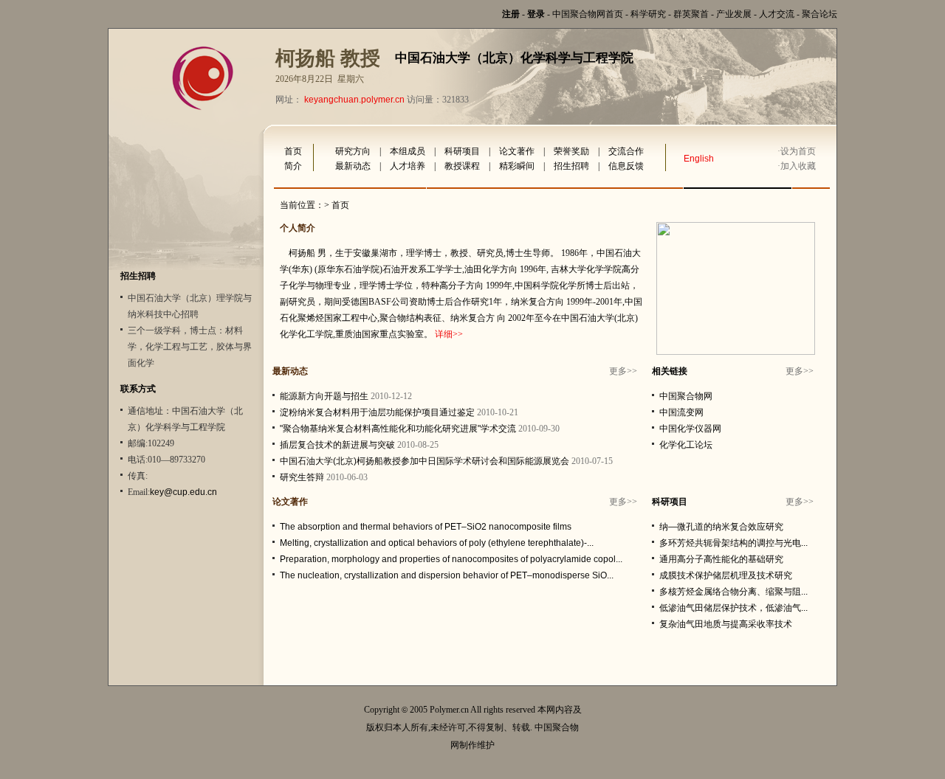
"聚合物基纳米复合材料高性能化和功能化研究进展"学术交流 (398, 428)
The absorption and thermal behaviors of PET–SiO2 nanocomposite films (425, 527)
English (699, 158)
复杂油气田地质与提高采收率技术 (725, 624)
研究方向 (353, 151)
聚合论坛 (819, 14)
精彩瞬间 (517, 166)
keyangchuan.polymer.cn (354, 99)
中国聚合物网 (685, 396)
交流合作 (626, 151)
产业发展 (734, 14)
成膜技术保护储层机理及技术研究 (725, 575)
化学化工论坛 (685, 445)
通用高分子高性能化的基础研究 (721, 559)
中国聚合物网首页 (587, 14)
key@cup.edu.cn (183, 492)
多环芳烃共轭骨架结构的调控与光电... (733, 543)
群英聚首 (691, 14)
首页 (293, 151)
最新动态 (353, 166)
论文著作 (517, 151)
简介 (293, 166)
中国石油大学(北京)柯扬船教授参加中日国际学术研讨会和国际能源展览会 (424, 461)
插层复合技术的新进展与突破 (337, 445)
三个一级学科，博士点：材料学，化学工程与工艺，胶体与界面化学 (190, 346)
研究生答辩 (302, 477)
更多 (618, 371)
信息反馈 (626, 166)
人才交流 (776, 14)
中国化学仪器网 (690, 428)
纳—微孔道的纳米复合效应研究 (721, 527)
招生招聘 (571, 166)
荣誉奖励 (571, 151)
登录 (536, 14)
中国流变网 (681, 412)
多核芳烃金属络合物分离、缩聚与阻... (733, 591)
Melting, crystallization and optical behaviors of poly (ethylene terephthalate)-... (437, 543)
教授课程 (462, 166)
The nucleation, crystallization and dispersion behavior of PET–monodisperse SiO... (447, 575)
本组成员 (407, 151)
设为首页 (798, 151)
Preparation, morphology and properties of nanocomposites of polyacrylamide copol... (451, 559)
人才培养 (407, 166)
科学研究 (648, 14)
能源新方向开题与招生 (324, 396)
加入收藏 (798, 166)
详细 (444, 334)
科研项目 (462, 151)
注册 (511, 14)
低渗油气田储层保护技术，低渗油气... (733, 608)
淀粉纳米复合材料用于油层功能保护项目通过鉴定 (377, 412)
